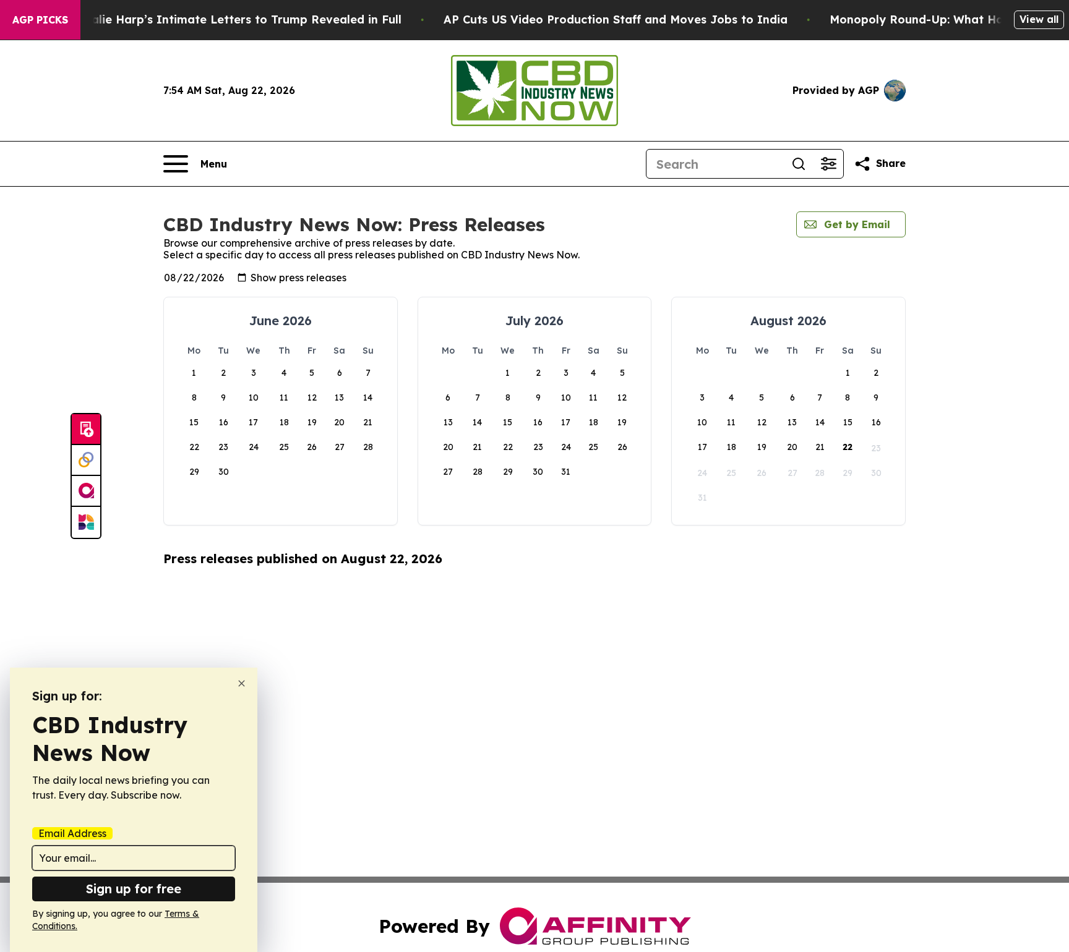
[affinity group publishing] (86, 491)
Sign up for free (133, 888)
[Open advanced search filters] (828, 164)
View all (1039, 19)
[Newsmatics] (86, 522)
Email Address (72, 833)
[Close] (241, 683)
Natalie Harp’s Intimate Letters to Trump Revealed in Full (235, 19)
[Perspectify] (86, 460)
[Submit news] (86, 429)
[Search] (799, 164)
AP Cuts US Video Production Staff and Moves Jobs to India (616, 19)
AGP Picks (40, 20)
